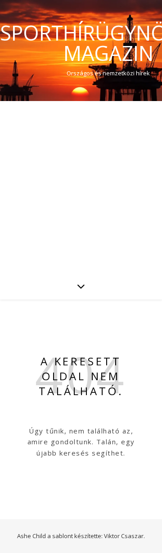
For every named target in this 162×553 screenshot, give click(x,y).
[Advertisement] (81, 187)
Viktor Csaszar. (124, 536)
